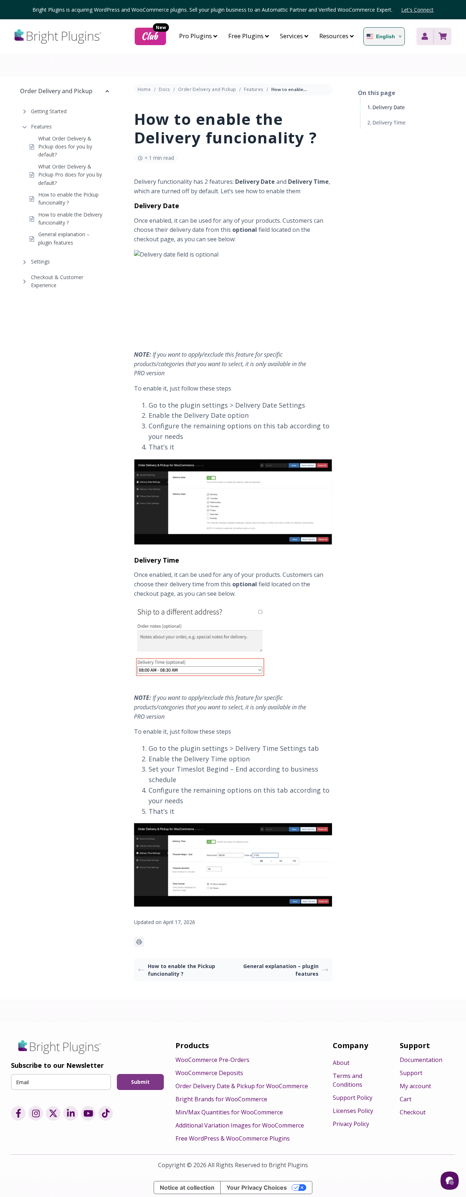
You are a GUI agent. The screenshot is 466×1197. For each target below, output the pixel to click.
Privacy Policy (351, 1124)
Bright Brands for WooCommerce (221, 1099)
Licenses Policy (353, 1111)
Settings (40, 261)
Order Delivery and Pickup (207, 89)
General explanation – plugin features (64, 238)
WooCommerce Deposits (209, 1073)
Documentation (421, 1060)
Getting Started (49, 111)
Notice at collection (187, 1187)
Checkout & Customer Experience (57, 281)
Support (411, 1073)
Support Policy (352, 1098)
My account (415, 1086)
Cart (405, 1099)
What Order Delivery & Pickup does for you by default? (65, 146)
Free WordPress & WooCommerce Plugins (232, 1138)
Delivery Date (388, 107)
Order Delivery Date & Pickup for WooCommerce (241, 1086)
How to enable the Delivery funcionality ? (70, 218)
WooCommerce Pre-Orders (212, 1060)
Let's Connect (417, 9)
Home (144, 89)
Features (41, 126)
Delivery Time (389, 122)
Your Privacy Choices (256, 1187)
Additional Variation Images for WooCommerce (239, 1125)
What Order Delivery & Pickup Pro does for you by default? (70, 174)
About (341, 1063)
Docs (164, 89)
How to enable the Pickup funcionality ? (68, 198)
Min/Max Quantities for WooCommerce (229, 1112)
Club (153, 35)
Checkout (413, 1112)
